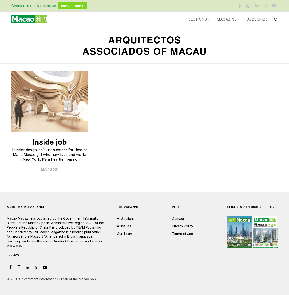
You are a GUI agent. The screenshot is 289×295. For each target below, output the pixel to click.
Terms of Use (182, 234)
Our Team (124, 234)
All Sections (126, 218)
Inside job (50, 142)
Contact (178, 218)
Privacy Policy (182, 226)
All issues (124, 226)
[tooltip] (239, 5)
